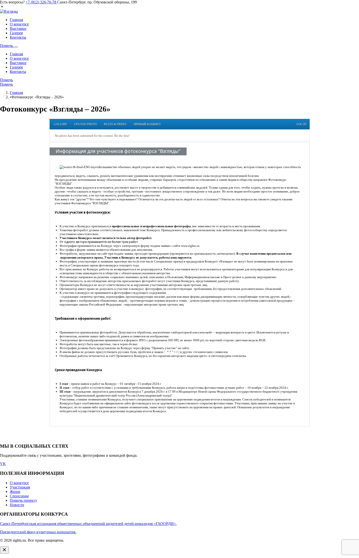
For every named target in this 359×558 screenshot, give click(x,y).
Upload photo (85, 124)
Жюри (15, 492)
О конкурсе (19, 24)
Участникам (20, 487)
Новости (17, 505)
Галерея (16, 33)
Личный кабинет (147, 124)
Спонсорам (19, 496)
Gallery (60, 124)
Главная (16, 20)
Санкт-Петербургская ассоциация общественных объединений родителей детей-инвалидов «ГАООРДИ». (88, 524)
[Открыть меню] (16, 47)
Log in (301, 124)
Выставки (18, 28)
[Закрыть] (4, 550)
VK (3, 464)
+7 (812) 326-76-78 (41, 2)
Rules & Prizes (115, 124)
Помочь (7, 46)
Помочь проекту (23, 500)
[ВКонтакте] (2, 7)
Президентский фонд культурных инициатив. (38, 532)
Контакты (18, 37)
